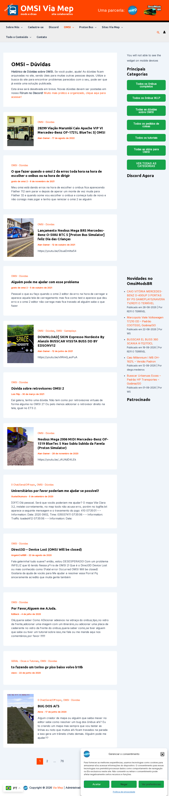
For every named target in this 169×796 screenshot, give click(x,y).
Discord (54, 27)
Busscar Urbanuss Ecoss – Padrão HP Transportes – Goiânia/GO (144, 379)
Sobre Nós (12, 27)
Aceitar (97, 784)
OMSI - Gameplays (66, 330)
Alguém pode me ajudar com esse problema (45, 282)
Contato (42, 37)
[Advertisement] (146, 454)
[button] (162, 754)
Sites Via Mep (111, 27)
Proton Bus (86, 27)
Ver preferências (151, 784)
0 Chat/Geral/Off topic (23, 484)
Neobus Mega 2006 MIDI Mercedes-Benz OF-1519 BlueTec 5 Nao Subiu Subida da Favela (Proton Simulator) (73, 443)
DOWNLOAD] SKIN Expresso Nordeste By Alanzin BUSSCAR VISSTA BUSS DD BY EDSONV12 (71, 341)
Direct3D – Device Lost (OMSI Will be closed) (46, 549)
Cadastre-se (36, 27)
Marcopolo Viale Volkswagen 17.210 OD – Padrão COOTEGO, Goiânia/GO (145, 321)
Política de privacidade (124, 792)
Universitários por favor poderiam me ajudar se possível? (55, 491)
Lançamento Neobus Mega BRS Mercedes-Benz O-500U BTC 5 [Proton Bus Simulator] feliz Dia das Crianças (71, 235)
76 (62, 761)
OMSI (67, 27)
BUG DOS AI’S (48, 706)
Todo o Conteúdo (17, 37)
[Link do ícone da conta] (164, 32)
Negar (123, 784)
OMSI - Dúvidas (46, 122)
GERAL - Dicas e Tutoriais (25, 661)
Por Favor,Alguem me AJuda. (33, 608)
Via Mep (58, 787)
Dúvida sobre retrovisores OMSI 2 (37, 388)
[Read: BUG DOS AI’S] (20, 718)
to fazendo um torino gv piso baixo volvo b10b (47, 667)
